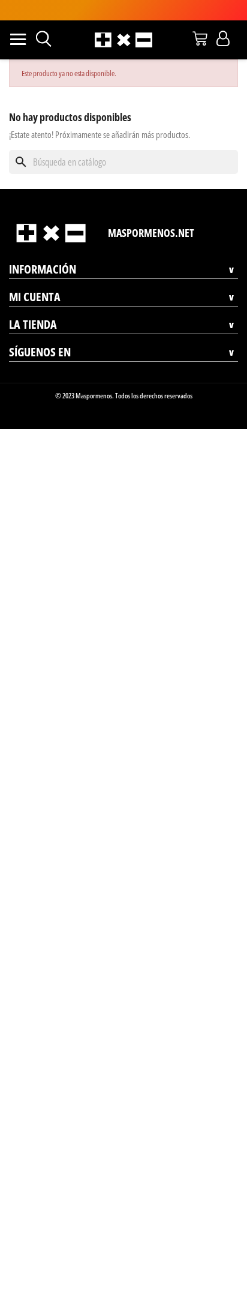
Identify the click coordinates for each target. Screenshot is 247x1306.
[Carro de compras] (199, 38)
